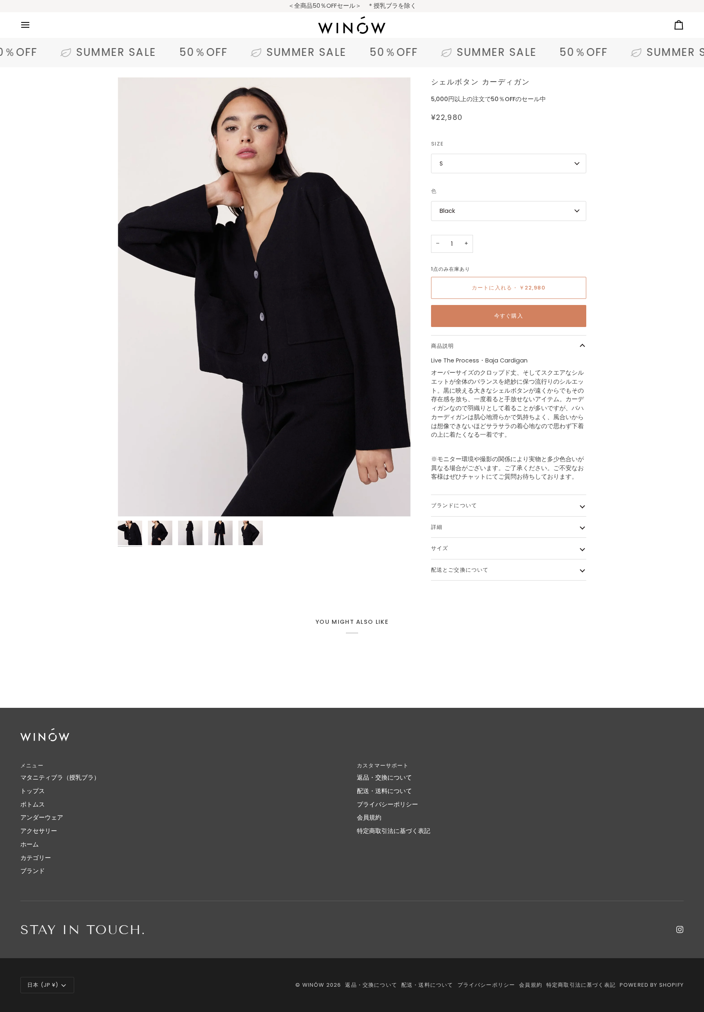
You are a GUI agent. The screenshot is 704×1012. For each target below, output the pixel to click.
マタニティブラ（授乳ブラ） (60, 777)
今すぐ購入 (508, 316)
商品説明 (442, 346)
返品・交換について (384, 777)
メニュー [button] (32, 765)
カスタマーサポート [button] (383, 765)
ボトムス (32, 804)
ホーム (29, 844)
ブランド (32, 871)
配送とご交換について (460, 570)
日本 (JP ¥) (43, 985)
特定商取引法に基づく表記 (393, 831)
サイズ (440, 548)
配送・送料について (384, 791)
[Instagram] (680, 929)
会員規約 (369, 817)
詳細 (436, 527)
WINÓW (313, 985)
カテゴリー (35, 858)
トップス (32, 791)
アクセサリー (38, 831)
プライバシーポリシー (387, 804)
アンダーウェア (41, 817)
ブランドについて (454, 505)
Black (447, 211)
